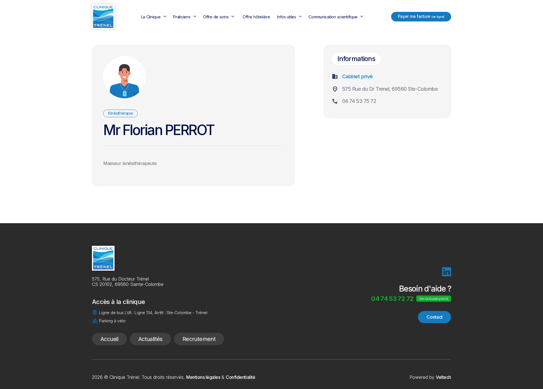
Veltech (443, 377)
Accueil (109, 339)
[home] (103, 16)
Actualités (150, 339)
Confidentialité (240, 377)
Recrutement (199, 339)
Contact (434, 317)
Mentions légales (203, 377)
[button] (154, 17)
